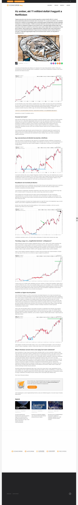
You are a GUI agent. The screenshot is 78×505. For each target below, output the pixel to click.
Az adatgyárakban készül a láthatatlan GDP (55, 407)
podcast (56, 5)
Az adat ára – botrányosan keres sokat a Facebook (37, 407)
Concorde (49, 5)
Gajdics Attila (56, 410)
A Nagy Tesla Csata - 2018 (21, 407)
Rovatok (62, 5)
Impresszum (9, 493)
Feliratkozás (10, 1)
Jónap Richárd (20, 63)
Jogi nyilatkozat (15, 493)
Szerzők (68, 5)
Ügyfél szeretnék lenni (19, 1)
